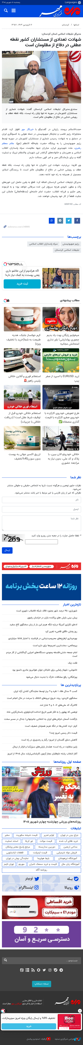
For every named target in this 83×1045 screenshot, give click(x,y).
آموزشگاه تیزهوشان (67, 858)
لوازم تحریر (49, 835)
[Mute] (51, 285)
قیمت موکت (46, 841)
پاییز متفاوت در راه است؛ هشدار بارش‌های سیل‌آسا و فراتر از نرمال (45, 747)
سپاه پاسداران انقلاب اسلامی (43, 244)
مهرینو (22, 864)
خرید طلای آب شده (68, 841)
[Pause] (46, 285)
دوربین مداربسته (46, 847)
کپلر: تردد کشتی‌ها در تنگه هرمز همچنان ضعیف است (51, 726)
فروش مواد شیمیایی (67, 853)
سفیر (7, 835)
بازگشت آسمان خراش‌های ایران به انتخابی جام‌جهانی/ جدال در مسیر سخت (40, 719)
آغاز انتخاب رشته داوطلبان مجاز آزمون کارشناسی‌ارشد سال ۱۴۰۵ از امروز (42, 754)
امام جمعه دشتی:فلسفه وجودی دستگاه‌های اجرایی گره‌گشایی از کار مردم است (41, 654)
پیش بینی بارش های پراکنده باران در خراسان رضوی (52, 618)
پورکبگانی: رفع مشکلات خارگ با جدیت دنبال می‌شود (51, 677)
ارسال (7, 550)
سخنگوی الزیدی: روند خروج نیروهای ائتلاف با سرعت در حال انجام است (42, 698)
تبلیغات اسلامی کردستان (67, 250)
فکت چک (72, 663)
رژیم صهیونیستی (71, 244)
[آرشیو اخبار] (27, 970)
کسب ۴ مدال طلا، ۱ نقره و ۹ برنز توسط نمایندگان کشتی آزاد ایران (45, 691)
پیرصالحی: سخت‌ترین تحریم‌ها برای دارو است (55, 646)
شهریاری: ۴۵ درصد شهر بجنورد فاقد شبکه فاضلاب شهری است (46, 611)
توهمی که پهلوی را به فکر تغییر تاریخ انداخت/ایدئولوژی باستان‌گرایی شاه (42, 712)
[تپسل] (5, 264)
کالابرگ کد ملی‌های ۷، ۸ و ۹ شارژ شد (58, 705)
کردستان (65, 25)
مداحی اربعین (70, 847)
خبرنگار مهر (28, 129)
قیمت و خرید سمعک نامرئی (43, 864)
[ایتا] (21, 970)
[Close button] (80, 1011)
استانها (76, 25)
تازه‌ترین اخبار (72, 604)
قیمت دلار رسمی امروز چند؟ (63, 733)
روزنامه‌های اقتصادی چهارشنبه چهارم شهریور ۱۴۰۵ (51, 821)
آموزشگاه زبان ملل (70, 864)
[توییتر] (44, 970)
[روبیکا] (38, 970)
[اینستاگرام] (49, 970)
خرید (29, 1026)
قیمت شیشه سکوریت (26, 835)
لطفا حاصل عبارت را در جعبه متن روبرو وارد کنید (56, 536)
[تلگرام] (61, 970)
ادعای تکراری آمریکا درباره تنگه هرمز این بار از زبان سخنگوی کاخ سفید (43, 625)
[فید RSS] (33, 970)
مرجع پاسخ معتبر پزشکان (18, 847)
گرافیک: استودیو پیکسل (37, 1039)
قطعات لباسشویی (14, 853)
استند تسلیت (11, 841)
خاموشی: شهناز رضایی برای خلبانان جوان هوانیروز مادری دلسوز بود (44, 670)
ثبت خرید (22, 283)
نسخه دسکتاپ (42, 984)
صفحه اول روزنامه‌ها (67, 762)
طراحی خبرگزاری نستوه (64, 1039)
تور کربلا (29, 841)
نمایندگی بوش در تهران (17, 858)
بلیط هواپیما (43, 858)
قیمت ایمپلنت (40, 853)
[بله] (55, 970)
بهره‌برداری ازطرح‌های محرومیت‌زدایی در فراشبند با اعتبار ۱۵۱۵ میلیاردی (42, 638)
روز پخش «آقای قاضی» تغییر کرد (61, 632)
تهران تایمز (9, 864)
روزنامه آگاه (41, 870)
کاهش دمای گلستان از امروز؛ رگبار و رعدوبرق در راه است (49, 740)
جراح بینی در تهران (69, 835)
